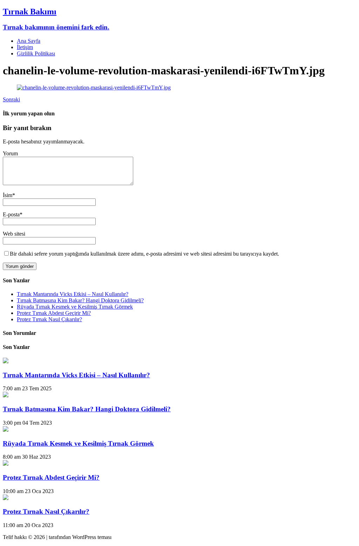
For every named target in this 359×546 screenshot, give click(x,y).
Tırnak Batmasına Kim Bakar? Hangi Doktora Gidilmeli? (80, 300)
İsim (7, 195)
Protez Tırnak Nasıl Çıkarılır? (49, 319)
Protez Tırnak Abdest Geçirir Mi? (54, 313)
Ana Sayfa (28, 41)
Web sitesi (14, 234)
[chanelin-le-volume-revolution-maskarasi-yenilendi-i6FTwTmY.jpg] (94, 87)
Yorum (10, 153)
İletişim (25, 47)
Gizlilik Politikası (36, 53)
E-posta (11, 214)
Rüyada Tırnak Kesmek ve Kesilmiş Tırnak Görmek (75, 307)
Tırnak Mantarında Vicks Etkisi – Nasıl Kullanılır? (72, 294)
